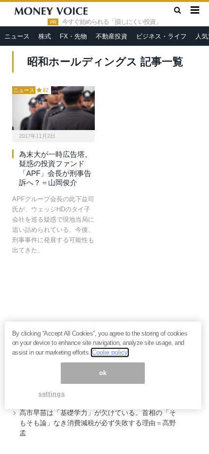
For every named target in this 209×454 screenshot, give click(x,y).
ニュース (17, 36)
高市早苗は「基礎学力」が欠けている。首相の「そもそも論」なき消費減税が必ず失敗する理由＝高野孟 (97, 423)
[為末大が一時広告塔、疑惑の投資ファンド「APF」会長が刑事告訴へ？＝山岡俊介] (53, 108)
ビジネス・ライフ (161, 36)
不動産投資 (111, 36)
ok (103, 373)
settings (51, 393)
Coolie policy (110, 352)
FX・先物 (73, 36)
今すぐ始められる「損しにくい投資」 (111, 22)
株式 (44, 36)
